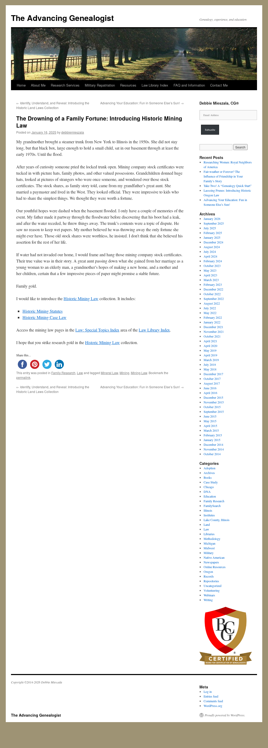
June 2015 (210, 416)
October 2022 (212, 294)
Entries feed (211, 696)
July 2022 (210, 308)
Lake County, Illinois (217, 520)
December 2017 (213, 374)
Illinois (208, 510)
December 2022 (213, 289)
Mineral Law (109, 372)
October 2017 (212, 378)
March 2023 (211, 280)
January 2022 (212, 322)
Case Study (211, 482)
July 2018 (210, 364)
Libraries (209, 534)
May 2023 (210, 270)
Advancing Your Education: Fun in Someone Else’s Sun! (142, 103)
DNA (207, 491)
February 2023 (213, 284)
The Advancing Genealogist (62, 17)
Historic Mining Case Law (44, 317)
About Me (38, 85)
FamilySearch (212, 506)
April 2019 (210, 355)
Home (21, 85)
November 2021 (214, 331)
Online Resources (215, 567)
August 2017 (212, 383)
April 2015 (210, 426)
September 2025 (214, 223)
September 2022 (214, 298)
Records (209, 576)
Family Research (63, 372)
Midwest (209, 548)
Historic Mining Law (81, 298)
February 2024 (213, 261)
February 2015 (213, 435)
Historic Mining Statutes (43, 311)
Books (208, 477)
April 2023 (210, 275)
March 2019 (211, 360)
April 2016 (210, 393)
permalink (23, 377)
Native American (214, 557)
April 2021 (210, 341)
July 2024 (210, 251)
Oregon (208, 571)
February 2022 (213, 317)
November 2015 (214, 402)
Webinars (209, 595)
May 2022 (210, 313)
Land (207, 524)
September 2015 (214, 411)
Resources (128, 85)
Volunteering (212, 590)
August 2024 (212, 247)
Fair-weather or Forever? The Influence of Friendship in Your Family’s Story (223, 176)
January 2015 (212, 440)
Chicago (209, 487)
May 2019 (210, 350)
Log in (208, 691)
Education (210, 496)
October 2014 (212, 454)
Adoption (209, 468)
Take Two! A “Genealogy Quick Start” (228, 186)
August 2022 (212, 303)
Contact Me (219, 85)
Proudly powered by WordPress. (225, 715)
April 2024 (210, 256)
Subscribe (210, 130)
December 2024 (213, 242)
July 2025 (210, 228)
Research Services (65, 85)
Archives (209, 473)
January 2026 (212, 218)
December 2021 (213, 327)
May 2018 (210, 369)
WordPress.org (213, 706)
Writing (208, 600)
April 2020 (210, 346)
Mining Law (139, 372)
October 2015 (212, 407)
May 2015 (210, 421)
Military (209, 553)
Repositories (211, 581)
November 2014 (214, 449)
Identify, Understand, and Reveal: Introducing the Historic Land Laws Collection (52, 105)
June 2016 (210, 388)
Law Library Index (155, 85)
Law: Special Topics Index (97, 330)
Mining (124, 372)
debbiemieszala (72, 132)
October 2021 (212, 336)
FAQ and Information (189, 85)
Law (80, 372)
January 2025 (212, 237)
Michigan (209, 543)
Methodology (212, 538)
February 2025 (213, 233)
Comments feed (213, 701)
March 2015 (211, 430)
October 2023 (212, 266)
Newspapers (211, 562)
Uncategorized (212, 586)
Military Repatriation (100, 85)
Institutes (209, 515)
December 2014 (213, 444)
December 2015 (213, 397)
